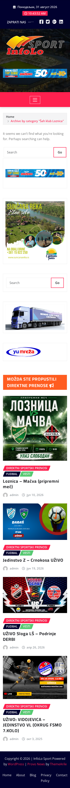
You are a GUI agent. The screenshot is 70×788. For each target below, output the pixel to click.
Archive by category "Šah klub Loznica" (37, 121)
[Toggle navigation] (35, 100)
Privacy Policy (46, 778)
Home (10, 117)
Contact (61, 775)
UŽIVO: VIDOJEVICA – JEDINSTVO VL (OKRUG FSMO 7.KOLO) (32, 725)
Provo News (36, 764)
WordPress (16, 764)
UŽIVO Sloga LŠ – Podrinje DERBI (29, 636)
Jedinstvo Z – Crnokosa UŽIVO (33, 560)
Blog (33, 775)
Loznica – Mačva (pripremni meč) (31, 484)
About (20, 775)
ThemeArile (58, 764)
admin (14, 495)
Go (60, 152)
